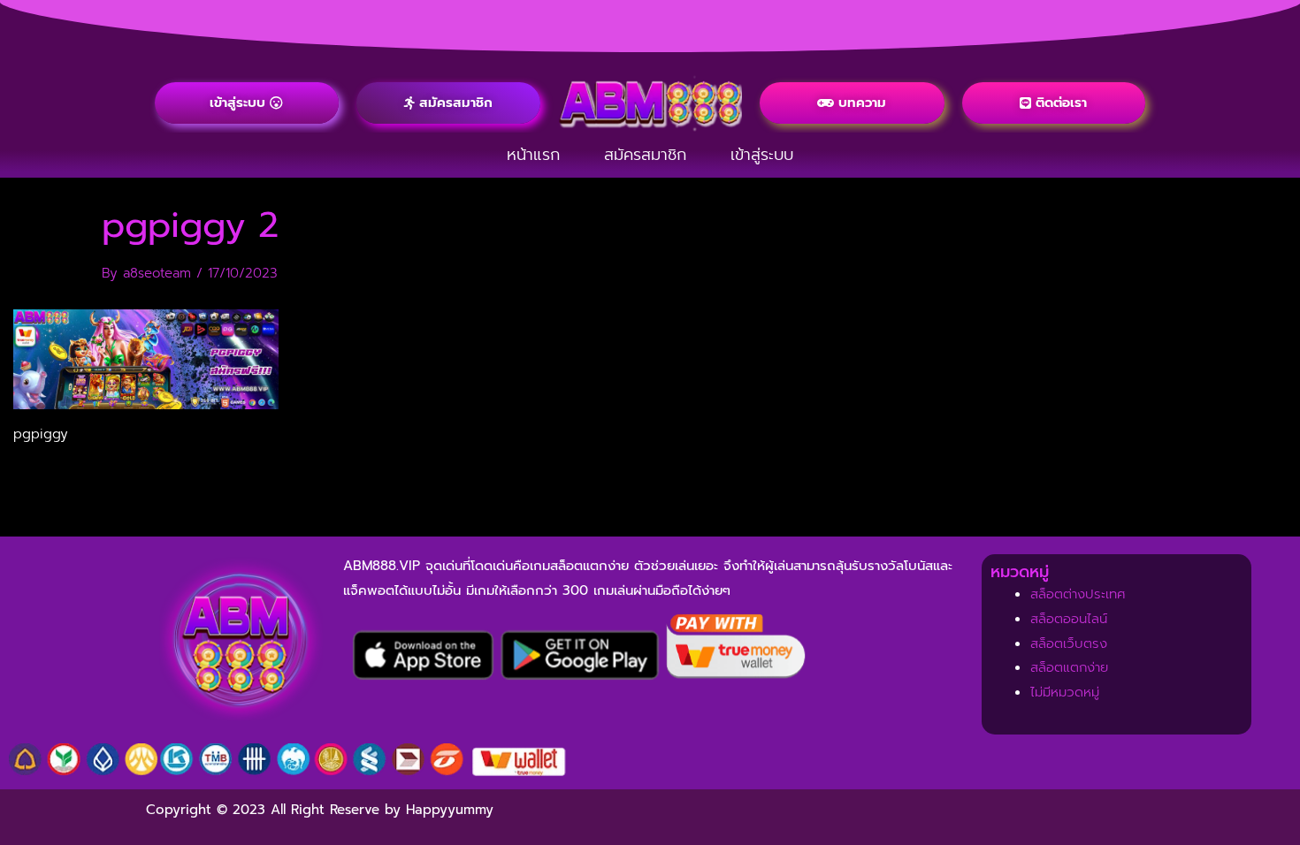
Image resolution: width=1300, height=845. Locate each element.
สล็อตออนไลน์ (1068, 618)
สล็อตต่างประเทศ (1078, 594)
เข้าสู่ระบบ (761, 154)
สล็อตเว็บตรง (1068, 643)
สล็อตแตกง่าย (1069, 667)
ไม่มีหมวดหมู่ (1064, 692)
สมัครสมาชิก (645, 154)
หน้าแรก (533, 154)
